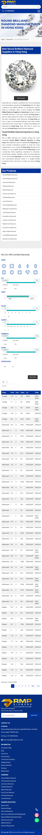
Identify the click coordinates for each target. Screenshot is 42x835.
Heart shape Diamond (9, 231)
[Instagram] (37, 815)
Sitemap (3, 768)
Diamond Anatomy (7, 811)
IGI (13, 367)
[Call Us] (37, 809)
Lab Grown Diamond (9, 182)
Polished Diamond (8, 186)
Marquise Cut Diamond (10, 209)
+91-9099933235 (9, 11)
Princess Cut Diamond (9, 227)
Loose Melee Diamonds (10, 235)
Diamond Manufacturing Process (11, 817)
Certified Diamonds (8, 197)
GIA (5, 367)
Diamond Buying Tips (7, 825)
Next (33, 686)
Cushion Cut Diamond (9, 220)
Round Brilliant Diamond (10, 175)
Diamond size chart (7, 820)
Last (38, 686)
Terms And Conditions (8, 759)
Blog (2, 751)
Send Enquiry (21, 98)
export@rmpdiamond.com (15, 740)
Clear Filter (32, 377)
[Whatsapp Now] (37, 820)
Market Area (5, 771)
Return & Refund (6, 765)
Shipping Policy (5, 762)
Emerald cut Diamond (9, 216)
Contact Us (4, 753)
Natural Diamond (8, 190)
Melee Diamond (6, 823)
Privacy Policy (5, 756)
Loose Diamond (7, 201)
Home (3, 39)
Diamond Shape (6, 808)
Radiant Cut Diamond (9, 224)
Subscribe (34, 715)
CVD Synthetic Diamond (10, 178)
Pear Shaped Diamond (10, 205)
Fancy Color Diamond (9, 193)
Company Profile (6, 748)
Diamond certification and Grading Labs (13, 814)
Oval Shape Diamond (9, 212)
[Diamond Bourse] (8, 3)
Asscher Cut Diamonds (10, 239)
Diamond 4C (5, 805)
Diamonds (9, 39)
